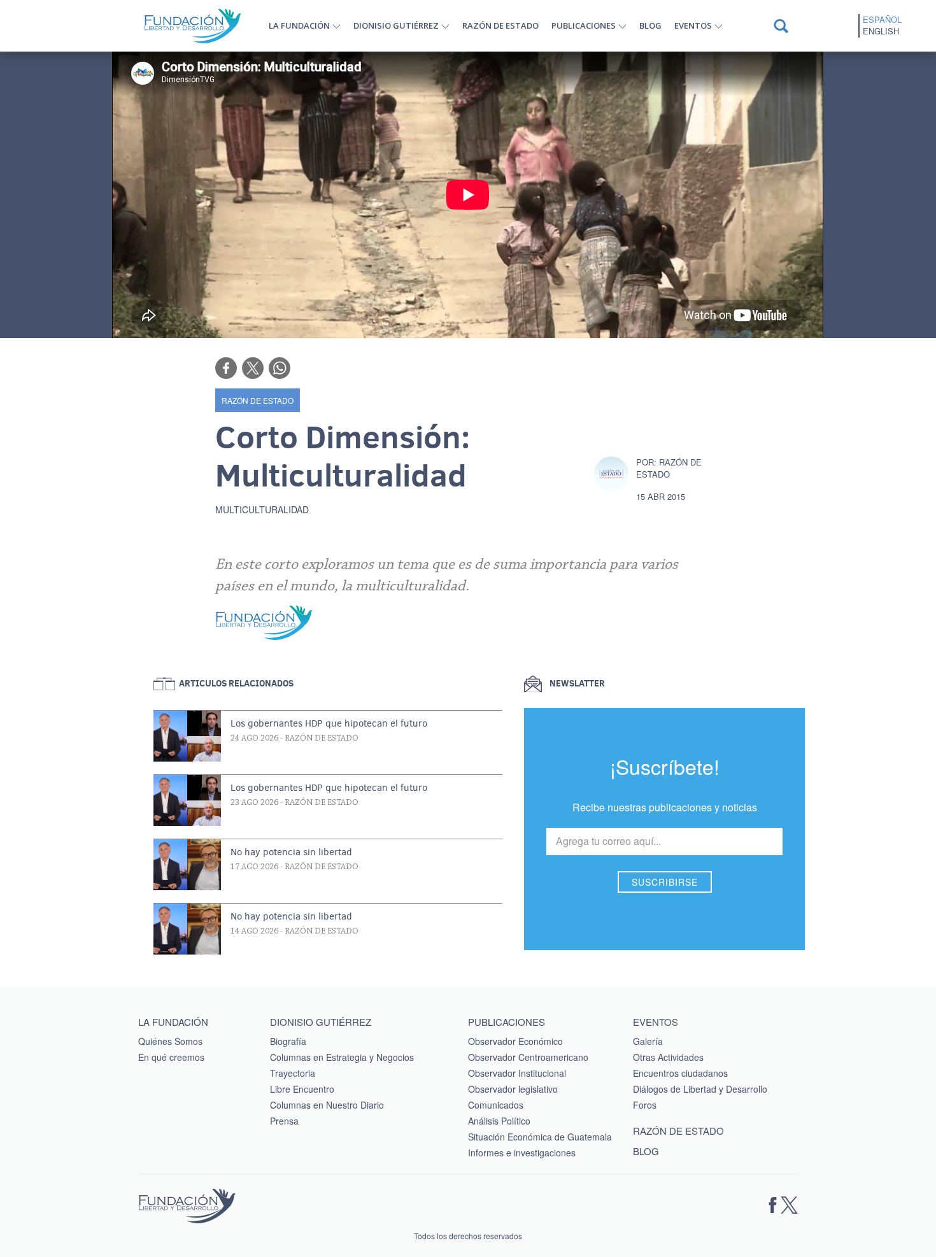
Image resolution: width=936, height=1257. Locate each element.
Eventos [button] (693, 25)
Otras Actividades (668, 1057)
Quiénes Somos (170, 1041)
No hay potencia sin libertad (291, 852)
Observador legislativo (513, 1089)
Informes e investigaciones (522, 1152)
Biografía (288, 1041)
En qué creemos (171, 1057)
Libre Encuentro (302, 1089)
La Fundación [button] (299, 25)
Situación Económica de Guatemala (540, 1136)
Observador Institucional (517, 1073)
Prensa (284, 1120)
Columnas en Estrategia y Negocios (342, 1057)
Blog (650, 25)
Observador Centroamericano (528, 1057)
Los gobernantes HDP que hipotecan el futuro (328, 723)
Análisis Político (499, 1120)
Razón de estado (500, 25)
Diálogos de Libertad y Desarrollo (700, 1089)
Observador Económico (515, 1041)
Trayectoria (292, 1073)
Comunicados (495, 1104)
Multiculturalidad (262, 509)
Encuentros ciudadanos (680, 1073)
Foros (644, 1104)
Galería (648, 1041)
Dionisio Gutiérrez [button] (396, 25)
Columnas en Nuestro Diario (327, 1104)
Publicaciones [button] (583, 25)
